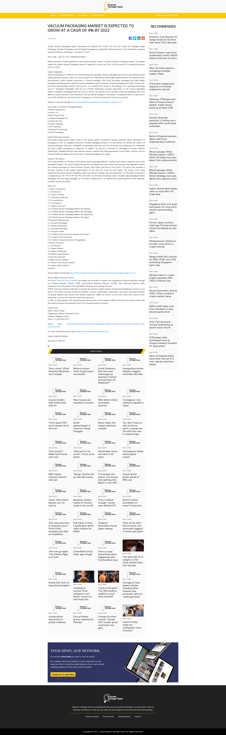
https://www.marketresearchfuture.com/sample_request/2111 (96, 102)
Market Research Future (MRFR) (63, 280)
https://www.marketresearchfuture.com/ (92, 331)
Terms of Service (92, 716)
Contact (137, 716)
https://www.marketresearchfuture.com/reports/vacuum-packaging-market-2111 (102, 273)
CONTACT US (98, 15)
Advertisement (124, 716)
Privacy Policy (108, 716)
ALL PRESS (83, 15)
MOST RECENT (66, 15)
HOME (52, 15)
